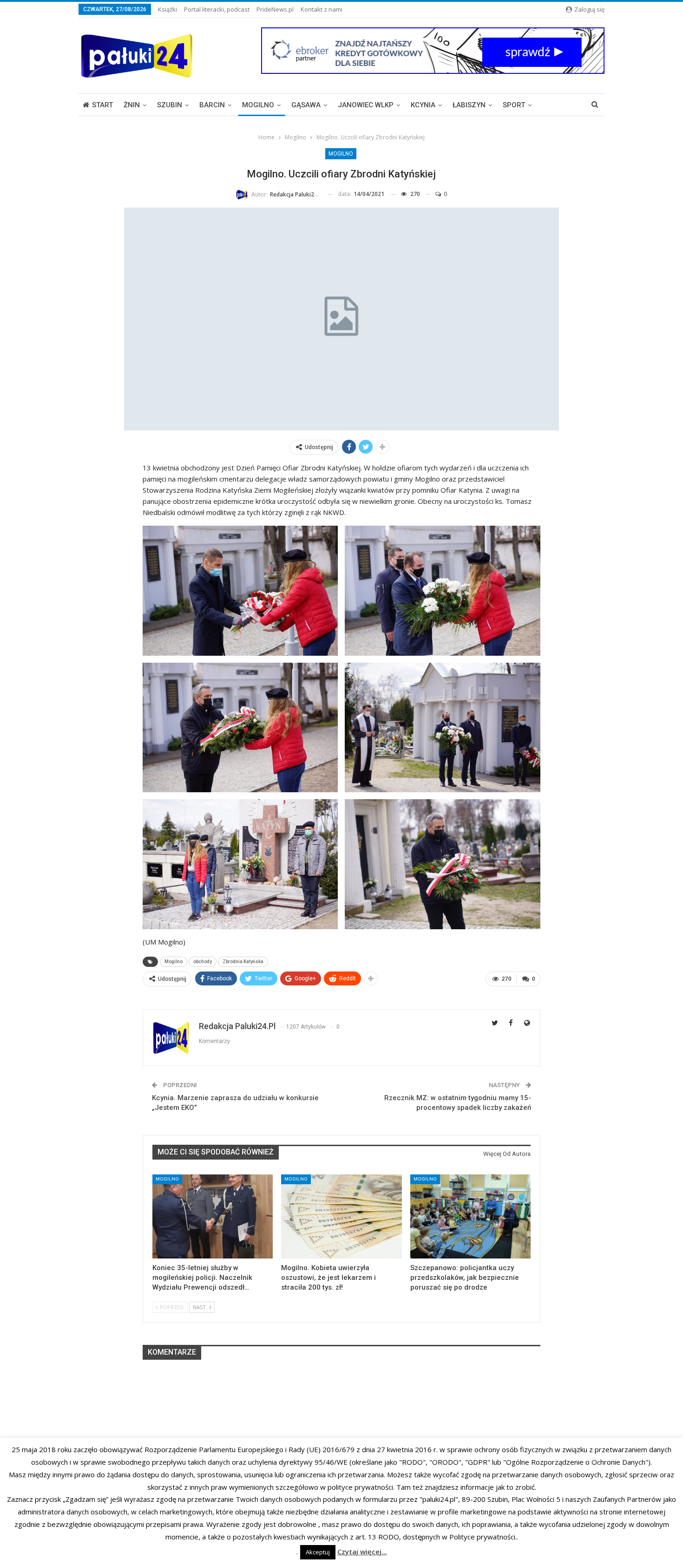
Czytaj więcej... (362, 1551)
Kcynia (423, 105)
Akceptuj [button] (318, 1552)
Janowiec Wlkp (366, 105)
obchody (202, 961)
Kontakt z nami (321, 9)
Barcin (212, 105)
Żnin (132, 105)
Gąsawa (306, 105)
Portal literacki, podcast (217, 9)
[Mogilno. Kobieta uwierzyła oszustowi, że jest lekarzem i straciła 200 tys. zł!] (341, 1216)
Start (102, 105)
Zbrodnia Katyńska (243, 961)
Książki (167, 9)
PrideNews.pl (275, 9)
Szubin (169, 105)
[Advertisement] (341, 1426)
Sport (514, 105)
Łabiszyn (469, 105)
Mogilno (258, 105)
